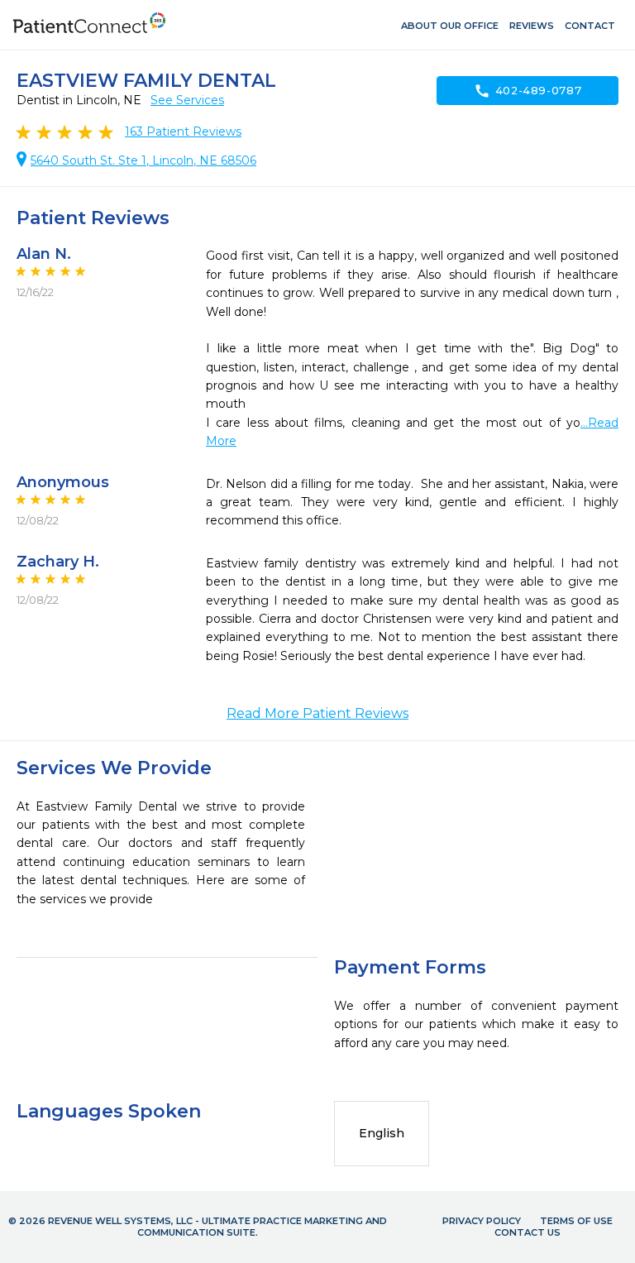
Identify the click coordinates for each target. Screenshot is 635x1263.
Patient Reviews (183, 131)
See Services (187, 100)
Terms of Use (576, 1221)
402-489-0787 (528, 91)
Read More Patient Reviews (317, 713)
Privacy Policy (481, 1221)
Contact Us (527, 1232)
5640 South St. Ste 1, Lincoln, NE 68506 (143, 160)
